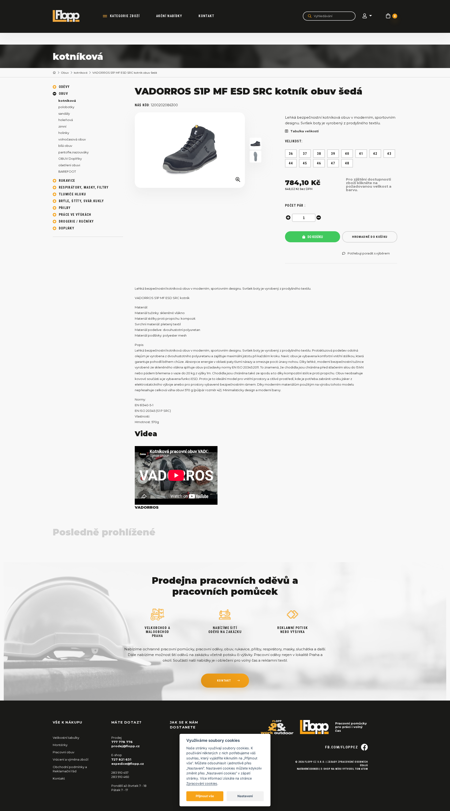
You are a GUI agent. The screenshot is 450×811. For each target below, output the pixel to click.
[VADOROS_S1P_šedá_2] (255, 144)
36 (291, 154)
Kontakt (206, 16)
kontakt (224, 680)
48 (347, 163)
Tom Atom (361, 769)
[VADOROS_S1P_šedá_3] (255, 157)
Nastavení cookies (308, 769)
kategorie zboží (125, 16)
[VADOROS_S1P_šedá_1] (190, 150)
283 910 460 (120, 777)
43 (389, 154)
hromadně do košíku (369, 237)
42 (375, 154)
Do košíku (315, 237)
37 (305, 154)
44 (291, 163)
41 (361, 154)
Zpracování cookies (201, 783)
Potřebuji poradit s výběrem (369, 253)
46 (319, 163)
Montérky (60, 745)
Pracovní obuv (63, 752)
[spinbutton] (303, 218)
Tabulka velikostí (304, 131)
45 (305, 163)
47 (333, 163)
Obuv (65, 72)
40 (347, 154)
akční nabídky (169, 16)
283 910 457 (119, 772)
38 (319, 154)
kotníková (80, 72)
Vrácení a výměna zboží (70, 759)
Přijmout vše (205, 796)
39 (333, 154)
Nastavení (245, 796)
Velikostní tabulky (66, 737)
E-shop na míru (331, 769)
